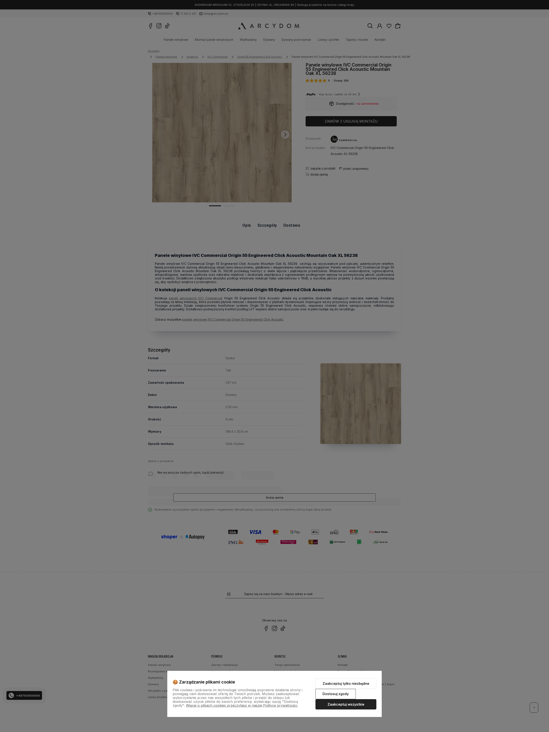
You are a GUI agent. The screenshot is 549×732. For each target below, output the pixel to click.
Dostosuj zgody (336, 694)
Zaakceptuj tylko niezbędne (346, 683)
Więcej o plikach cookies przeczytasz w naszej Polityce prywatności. (242, 705)
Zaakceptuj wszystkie (345, 704)
